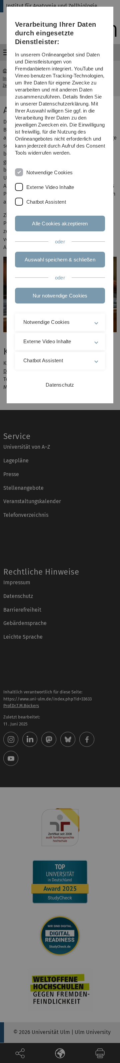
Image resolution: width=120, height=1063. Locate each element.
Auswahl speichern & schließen (60, 259)
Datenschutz (60, 385)
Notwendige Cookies (49, 172)
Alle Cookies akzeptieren (60, 223)
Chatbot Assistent (46, 202)
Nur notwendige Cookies (60, 295)
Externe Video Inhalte (50, 187)
